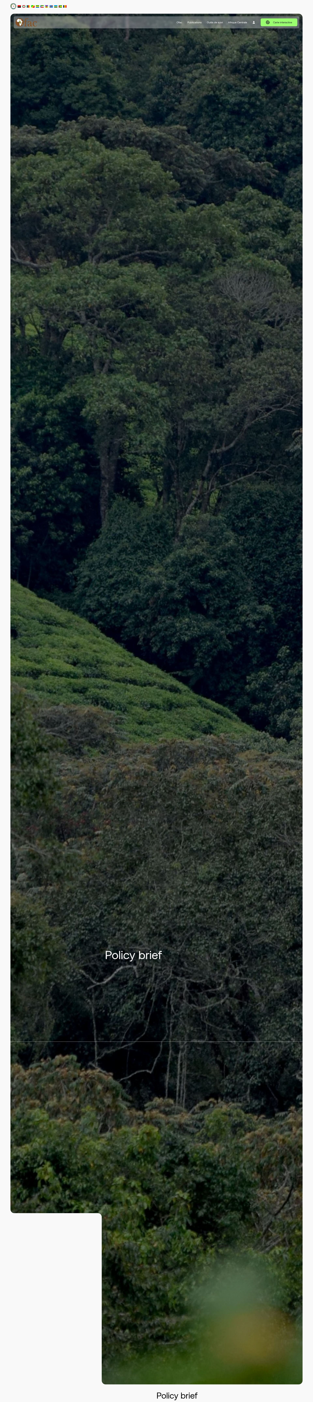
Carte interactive (282, 22)
